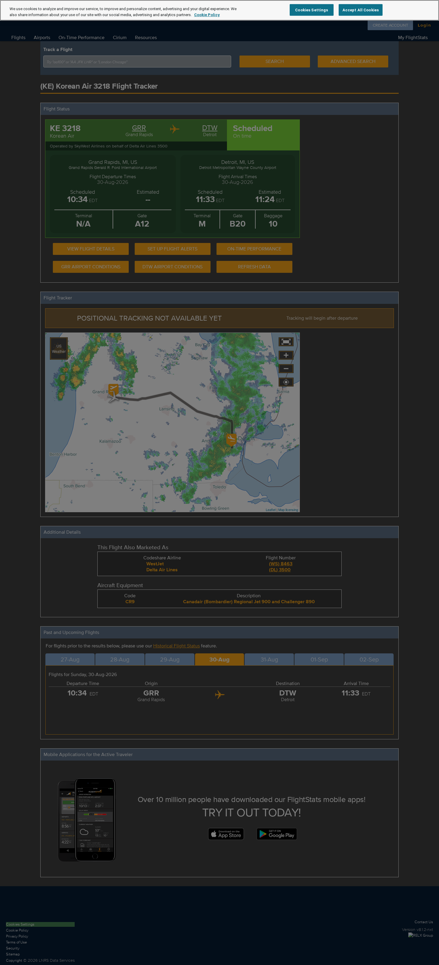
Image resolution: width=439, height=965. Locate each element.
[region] (219, 10)
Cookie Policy (207, 15)
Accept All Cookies (361, 9)
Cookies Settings (311, 9)
